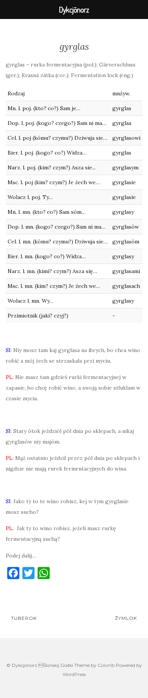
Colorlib (106, 665)
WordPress (74, 674)
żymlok (127, 618)
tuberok (23, 618)
